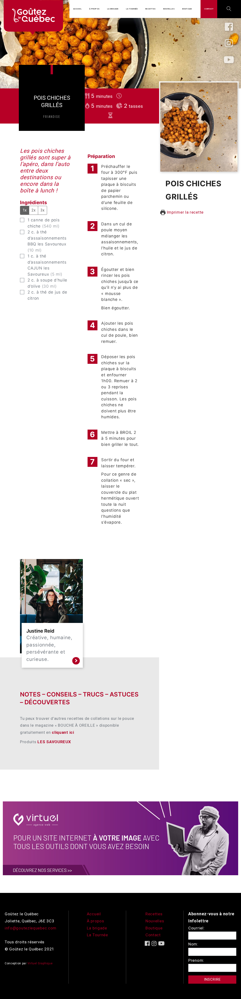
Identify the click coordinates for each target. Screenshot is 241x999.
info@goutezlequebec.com (30, 928)
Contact (153, 935)
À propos (95, 921)
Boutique (154, 928)
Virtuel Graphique (40, 963)
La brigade (97, 928)
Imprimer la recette (184, 212)
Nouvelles (154, 921)
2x (34, 210)
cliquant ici (63, 732)
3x (42, 210)
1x (25, 210)
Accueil (94, 914)
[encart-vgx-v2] (120, 838)
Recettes (154, 914)
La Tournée (97, 935)
